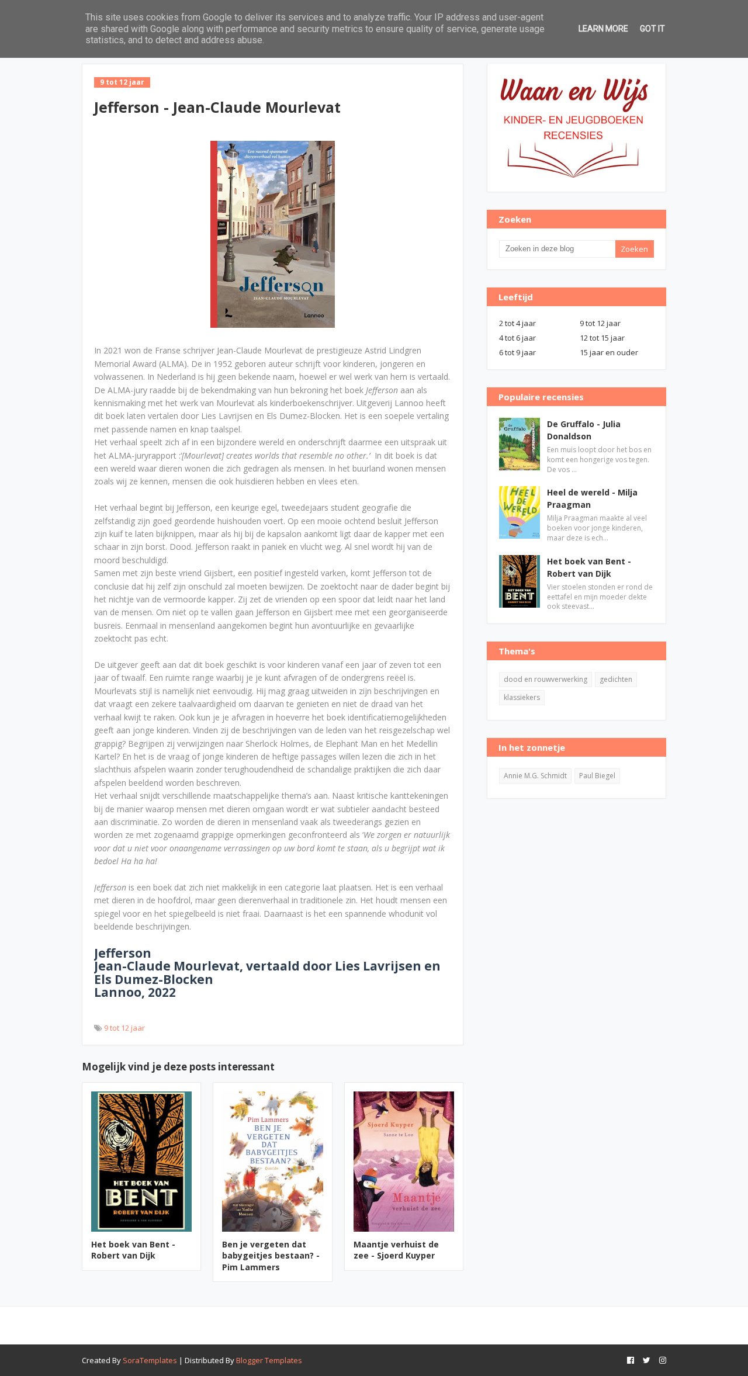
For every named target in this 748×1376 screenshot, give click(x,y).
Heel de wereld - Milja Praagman (592, 498)
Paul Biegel (597, 776)
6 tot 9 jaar (517, 352)
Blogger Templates (269, 1360)
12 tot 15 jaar (602, 337)
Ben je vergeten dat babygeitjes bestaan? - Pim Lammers (271, 1256)
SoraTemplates (150, 1360)
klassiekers (522, 697)
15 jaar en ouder (609, 352)
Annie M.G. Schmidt (535, 776)
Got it (652, 28)
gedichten (616, 679)
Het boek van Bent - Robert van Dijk (133, 1250)
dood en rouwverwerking (545, 679)
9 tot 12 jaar (124, 1028)
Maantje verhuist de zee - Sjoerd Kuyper (396, 1250)
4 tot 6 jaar (517, 337)
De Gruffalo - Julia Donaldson (584, 430)
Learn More (603, 28)
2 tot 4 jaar (517, 323)
